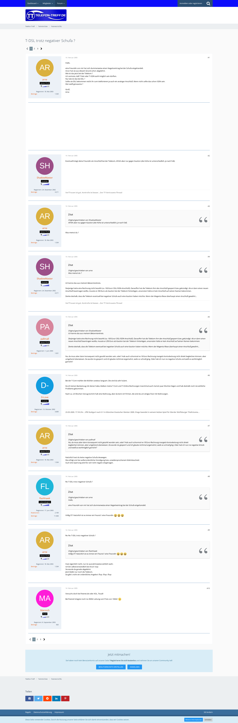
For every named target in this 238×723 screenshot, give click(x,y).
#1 (209, 57)
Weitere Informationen (193, 720)
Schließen (208, 720)
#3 (209, 206)
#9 (209, 530)
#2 (209, 155)
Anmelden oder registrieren (191, 3)
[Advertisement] (162, 13)
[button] (29, 698)
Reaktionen (35, 513)
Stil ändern (208, 712)
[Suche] (208, 3)
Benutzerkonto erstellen (111, 667)
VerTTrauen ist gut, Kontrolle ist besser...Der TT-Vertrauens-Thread (93, 192)
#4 (209, 256)
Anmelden (135, 667)
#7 (209, 425)
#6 (209, 375)
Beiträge (34, 94)
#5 (209, 317)
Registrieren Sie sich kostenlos (123, 660)
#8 (209, 476)
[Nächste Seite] (41, 49)
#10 (208, 588)
